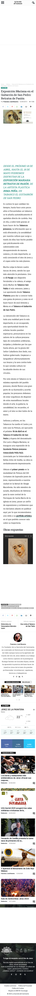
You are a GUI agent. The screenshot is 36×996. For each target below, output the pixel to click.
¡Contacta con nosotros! (25, 971)
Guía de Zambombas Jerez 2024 (15, 899)
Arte (11, 604)
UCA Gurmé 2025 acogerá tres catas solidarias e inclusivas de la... (16, 809)
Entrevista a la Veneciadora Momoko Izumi (8, 626)
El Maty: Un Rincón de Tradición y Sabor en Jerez (29, 695)
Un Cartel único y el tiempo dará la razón (18, 695)
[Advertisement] (18, 25)
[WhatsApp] (17, 107)
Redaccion (4, 783)
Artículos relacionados (12, 682)
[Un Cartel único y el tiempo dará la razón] (18, 689)
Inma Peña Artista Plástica (10, 606)
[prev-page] (17, 700)
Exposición (17, 604)
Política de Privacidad (25, 986)
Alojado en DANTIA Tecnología (18, 991)
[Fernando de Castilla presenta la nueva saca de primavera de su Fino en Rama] (18, 827)
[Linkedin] (21, 107)
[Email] (26, 107)
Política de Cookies (18, 988)
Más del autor (26, 682)
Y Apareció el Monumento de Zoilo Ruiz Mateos (5, 695)
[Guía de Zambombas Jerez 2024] (18, 888)
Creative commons (10, 986)
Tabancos (30, 608)
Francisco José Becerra (11, 101)
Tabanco (23, 608)
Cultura (8, 84)
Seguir (18, 740)
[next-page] (19, 700)
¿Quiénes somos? (9, 971)
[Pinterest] (12, 107)
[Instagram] (16, 677)
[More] (31, 107)
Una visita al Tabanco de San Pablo (27, 625)
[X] (8, 107)
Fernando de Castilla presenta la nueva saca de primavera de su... (17, 839)
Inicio (2, 84)
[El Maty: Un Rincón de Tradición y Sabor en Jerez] (29, 689)
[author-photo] (18, 637)
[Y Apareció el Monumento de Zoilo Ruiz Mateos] (6, 689)
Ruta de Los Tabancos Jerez (10, 608)
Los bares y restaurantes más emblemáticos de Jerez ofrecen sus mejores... (16, 777)
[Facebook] (3, 107)
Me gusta (7, 740)
